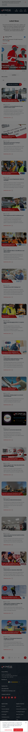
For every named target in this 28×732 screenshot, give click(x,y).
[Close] (25, 722)
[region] (14, 726)
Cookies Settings (8, 730)
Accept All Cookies (18, 730)
